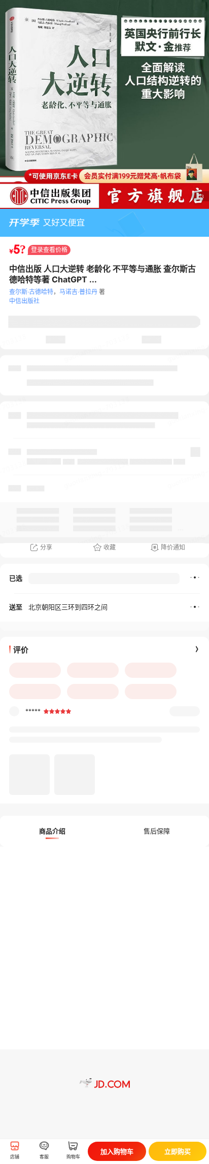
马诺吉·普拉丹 (78, 292)
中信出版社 (24, 301)
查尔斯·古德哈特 (31, 292)
